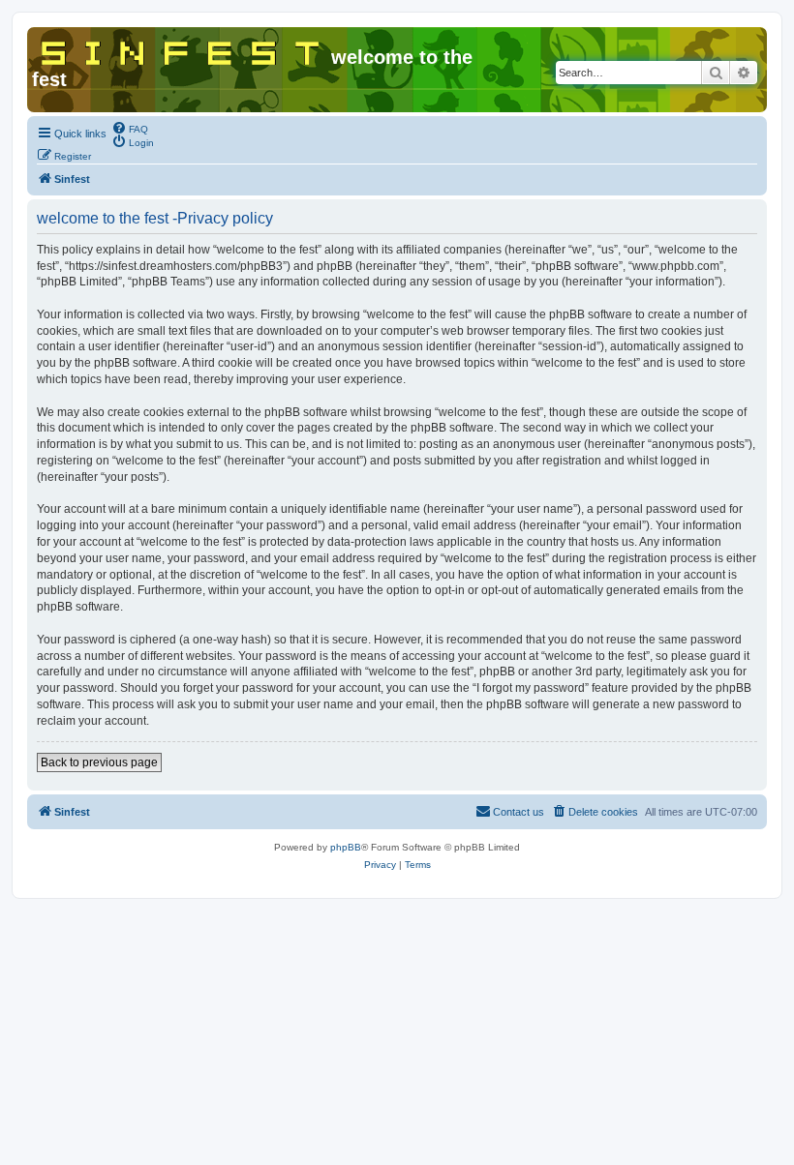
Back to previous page (99, 762)
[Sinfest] (181, 49)
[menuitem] (129, 127)
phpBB (345, 847)
